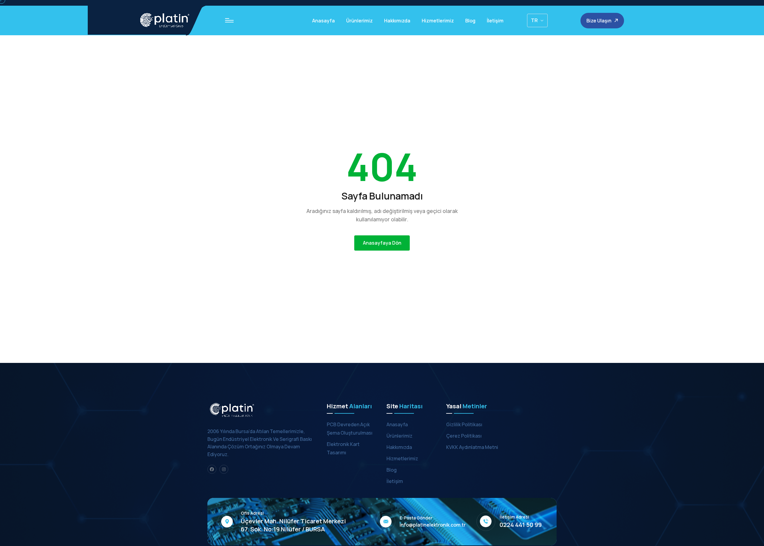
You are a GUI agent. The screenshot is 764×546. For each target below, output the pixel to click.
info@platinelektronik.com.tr (433, 525)
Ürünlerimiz (359, 20)
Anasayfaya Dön (382, 243)
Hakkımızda (397, 20)
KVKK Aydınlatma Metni (472, 447)
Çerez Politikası (464, 435)
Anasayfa (323, 20)
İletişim (495, 20)
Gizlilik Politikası (464, 424)
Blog (470, 20)
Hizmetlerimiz (438, 20)
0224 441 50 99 (521, 525)
